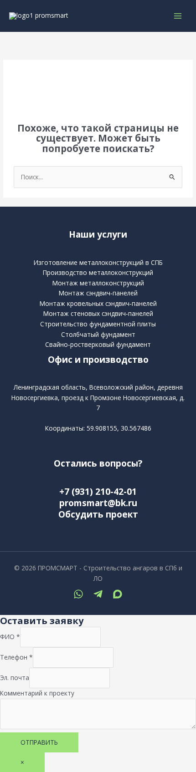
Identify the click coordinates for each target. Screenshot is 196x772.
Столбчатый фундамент (98, 334)
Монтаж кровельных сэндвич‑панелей (98, 303)
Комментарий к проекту (37, 693)
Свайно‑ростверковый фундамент (98, 344)
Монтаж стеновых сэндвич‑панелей (98, 313)
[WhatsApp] (78, 594)
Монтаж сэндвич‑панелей (98, 293)
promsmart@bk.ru (98, 503)
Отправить (39, 742)
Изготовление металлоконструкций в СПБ (98, 262)
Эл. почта (14, 677)
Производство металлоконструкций (98, 272)
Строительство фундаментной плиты (98, 324)
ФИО (10, 636)
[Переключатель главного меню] (178, 16)
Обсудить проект (98, 514)
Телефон (16, 657)
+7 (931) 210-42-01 (98, 492)
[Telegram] (98, 594)
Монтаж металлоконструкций (98, 283)
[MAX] (118, 594)
